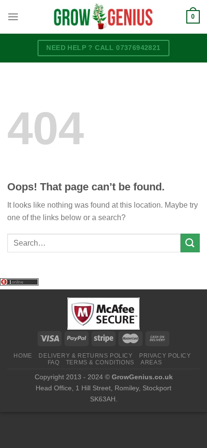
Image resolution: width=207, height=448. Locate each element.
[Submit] (190, 243)
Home (22, 355)
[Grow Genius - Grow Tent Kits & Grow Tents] (103, 17)
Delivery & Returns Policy (85, 355)
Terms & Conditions (100, 362)
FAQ (54, 362)
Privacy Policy (165, 355)
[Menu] (13, 16)
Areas (151, 362)
